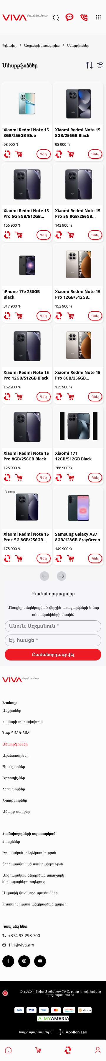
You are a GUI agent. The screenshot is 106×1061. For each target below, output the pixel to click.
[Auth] (97, 1052)
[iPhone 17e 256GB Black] (27, 265)
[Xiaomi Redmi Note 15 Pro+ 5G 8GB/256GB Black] (27, 508)
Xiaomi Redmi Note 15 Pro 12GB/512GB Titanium (77, 295)
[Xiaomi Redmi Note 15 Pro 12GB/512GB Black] (27, 346)
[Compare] (68, 1050)
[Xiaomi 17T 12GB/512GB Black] (78, 427)
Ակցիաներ (11, 710)
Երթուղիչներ (13, 777)
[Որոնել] (55, 17)
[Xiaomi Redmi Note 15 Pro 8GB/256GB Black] (27, 427)
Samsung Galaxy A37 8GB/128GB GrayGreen (77, 536)
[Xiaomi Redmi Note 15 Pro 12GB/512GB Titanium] (78, 265)
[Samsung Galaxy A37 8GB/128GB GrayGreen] (78, 508)
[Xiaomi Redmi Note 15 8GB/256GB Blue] (27, 104)
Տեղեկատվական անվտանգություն (32, 864)
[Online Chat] (69, 18)
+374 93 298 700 (24, 936)
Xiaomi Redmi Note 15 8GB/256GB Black (77, 132)
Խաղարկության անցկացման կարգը (34, 904)
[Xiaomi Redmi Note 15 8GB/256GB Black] (78, 104)
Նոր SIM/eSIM (16, 732)
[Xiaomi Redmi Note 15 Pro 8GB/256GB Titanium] (78, 346)
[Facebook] (8, 961)
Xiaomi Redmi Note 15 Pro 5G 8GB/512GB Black (26, 214)
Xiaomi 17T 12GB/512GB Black (73, 456)
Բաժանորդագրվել (53, 654)
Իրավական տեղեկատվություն (29, 852)
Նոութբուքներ (14, 800)
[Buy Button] (18, 154)
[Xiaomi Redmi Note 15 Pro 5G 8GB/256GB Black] (78, 184)
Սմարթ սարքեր (16, 811)
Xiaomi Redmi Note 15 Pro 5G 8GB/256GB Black (77, 214)
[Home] (8, 1052)
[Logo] (25, 17)
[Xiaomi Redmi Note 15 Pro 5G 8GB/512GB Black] (27, 184)
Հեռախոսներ (13, 789)
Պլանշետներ (13, 766)
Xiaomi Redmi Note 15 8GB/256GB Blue (26, 132)
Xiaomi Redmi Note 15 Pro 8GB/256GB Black (26, 456)
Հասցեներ (11, 841)
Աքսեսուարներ (15, 755)
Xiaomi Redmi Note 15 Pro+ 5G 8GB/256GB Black (26, 537)
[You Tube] (40, 961)
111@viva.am (21, 945)
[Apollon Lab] (72, 1032)
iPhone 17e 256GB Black (22, 294)
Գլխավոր (9, 45)
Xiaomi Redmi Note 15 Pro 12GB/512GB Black (26, 375)
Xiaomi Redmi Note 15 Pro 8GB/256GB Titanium (77, 376)
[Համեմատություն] (7, 154)
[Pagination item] (61, 576)
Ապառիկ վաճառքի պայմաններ (30, 892)
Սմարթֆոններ (15, 744)
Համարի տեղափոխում (22, 721)
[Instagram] (24, 961)
